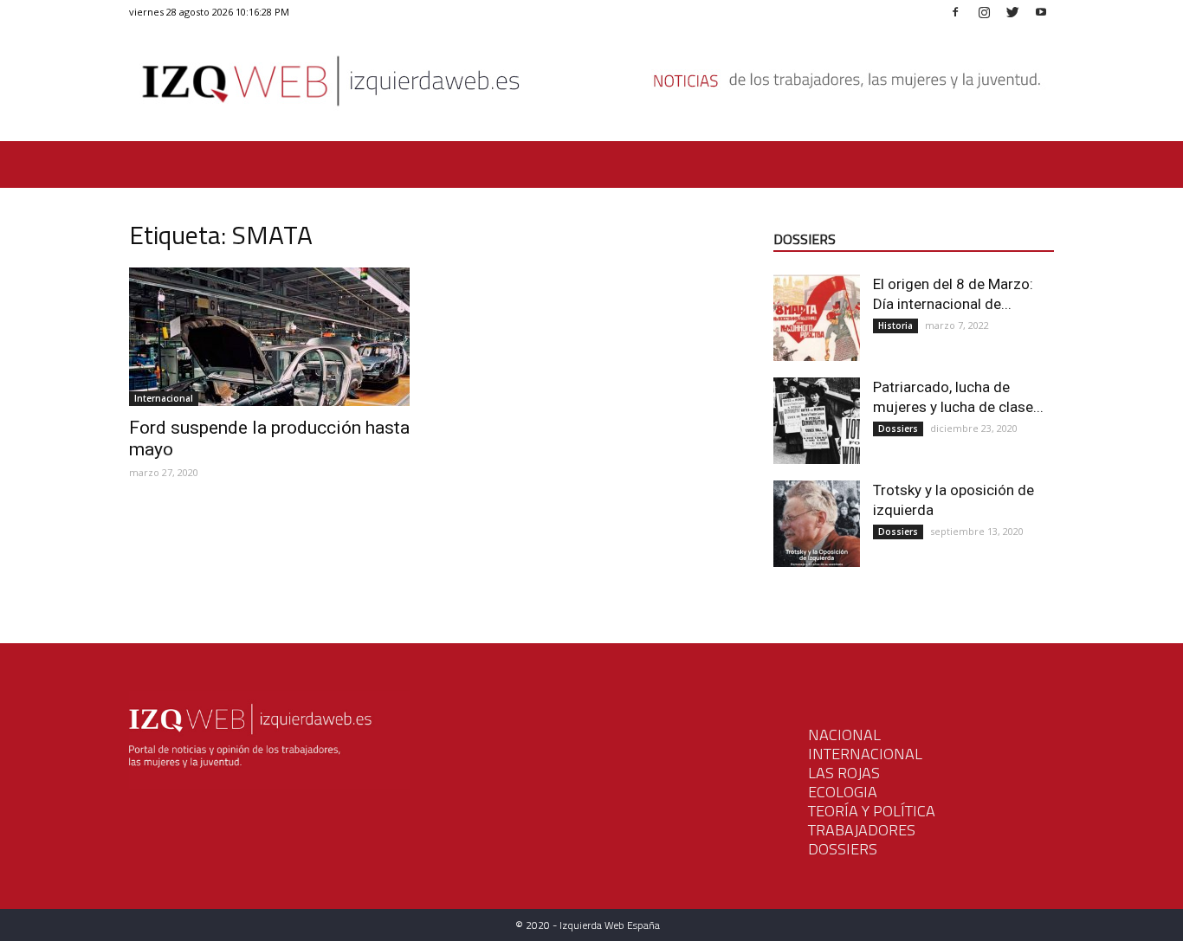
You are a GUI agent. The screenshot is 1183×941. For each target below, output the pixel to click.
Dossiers (898, 428)
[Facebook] (955, 11)
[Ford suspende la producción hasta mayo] (269, 336)
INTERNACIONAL (865, 753)
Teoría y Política (871, 810)
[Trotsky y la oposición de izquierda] (816, 523)
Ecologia (842, 791)
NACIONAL (844, 734)
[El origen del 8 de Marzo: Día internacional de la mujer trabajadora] (816, 317)
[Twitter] (1012, 11)
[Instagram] (984, 11)
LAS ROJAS (844, 772)
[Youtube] (1041, 11)
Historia (895, 325)
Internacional (163, 398)
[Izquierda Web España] (591, 86)
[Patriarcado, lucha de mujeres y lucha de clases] (816, 420)
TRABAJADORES (861, 829)
